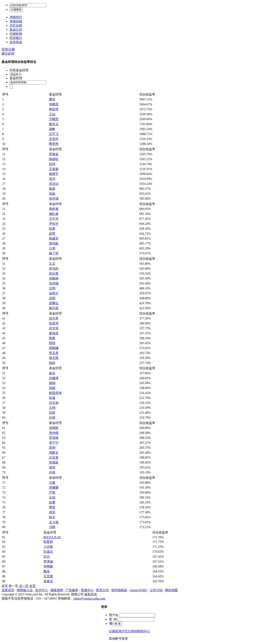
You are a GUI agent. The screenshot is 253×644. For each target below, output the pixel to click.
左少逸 (54, 522)
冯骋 (52, 527)
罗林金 (54, 154)
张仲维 (54, 432)
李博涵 (48, 561)
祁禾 (52, 512)
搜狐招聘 (56, 590)
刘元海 (54, 402)
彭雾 (52, 502)
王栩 (52, 407)
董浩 (52, 99)
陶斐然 (54, 143)
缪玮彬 (54, 243)
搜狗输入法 (25, 590)
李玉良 (54, 353)
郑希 (52, 338)
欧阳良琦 (55, 393)
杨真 (52, 188)
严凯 (52, 492)
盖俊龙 (48, 581)
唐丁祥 (54, 253)
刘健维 (54, 378)
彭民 (52, 412)
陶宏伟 (54, 109)
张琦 (52, 467)
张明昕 (54, 428)
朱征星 (54, 273)
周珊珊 (54, 487)
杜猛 (52, 397)
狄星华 (54, 323)
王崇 (52, 497)
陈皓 (52, 362)
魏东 (46, 571)
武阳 (52, 298)
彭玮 (52, 164)
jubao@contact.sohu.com (89, 598)
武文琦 (54, 328)
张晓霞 (54, 104)
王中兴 (54, 218)
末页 (32, 586)
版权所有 (90, 594)
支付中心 (41, 590)
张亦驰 (54, 283)
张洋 (52, 178)
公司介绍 (156, 590)
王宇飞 (54, 134)
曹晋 (52, 507)
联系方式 (102, 590)
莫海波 (54, 333)
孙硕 (52, 388)
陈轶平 (54, 174)
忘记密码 (131, 631)
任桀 (52, 417)
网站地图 (171, 590)
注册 (11, 49)
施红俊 (54, 213)
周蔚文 (54, 452)
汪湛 (52, 248)
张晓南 (54, 278)
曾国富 (54, 462)
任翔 (52, 288)
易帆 (52, 129)
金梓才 (54, 293)
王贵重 (48, 576)
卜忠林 (48, 546)
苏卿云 (54, 303)
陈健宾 (54, 238)
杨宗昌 (54, 308)
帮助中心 (143, 631)
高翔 (52, 447)
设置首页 (8, 590)
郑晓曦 (54, 348)
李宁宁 (54, 442)
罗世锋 (54, 437)
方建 (52, 482)
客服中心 (87, 590)
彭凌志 (48, 551)
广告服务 (72, 590)
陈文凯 (54, 358)
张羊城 (54, 198)
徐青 (52, 228)
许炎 (52, 472)
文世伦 (54, 139)
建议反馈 (8, 53)
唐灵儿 (54, 124)
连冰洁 (54, 183)
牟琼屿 (54, 268)
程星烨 (48, 541)
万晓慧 (54, 119)
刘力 (46, 556)
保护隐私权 (119, 590)
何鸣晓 (48, 566)
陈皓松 (54, 159)
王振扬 (54, 169)
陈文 (52, 517)
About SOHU (138, 590)
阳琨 (52, 343)
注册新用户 (117, 631)
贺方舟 (54, 318)
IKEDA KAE (52, 537)
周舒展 (54, 209)
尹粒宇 (54, 223)
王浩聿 (54, 457)
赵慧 (52, 233)
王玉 (52, 263)
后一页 (23, 586)
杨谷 (52, 373)
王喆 (52, 114)
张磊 (52, 193)
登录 (5, 49)
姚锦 (52, 383)
